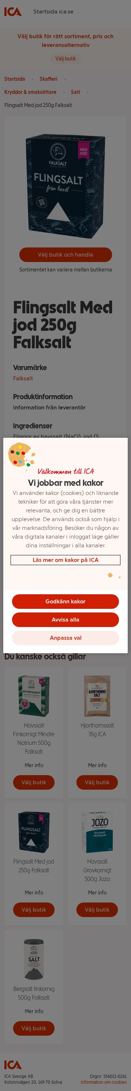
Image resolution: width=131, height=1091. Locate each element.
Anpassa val (66, 637)
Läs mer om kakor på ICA (66, 559)
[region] (65, 545)
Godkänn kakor (65, 601)
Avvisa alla (65, 619)
